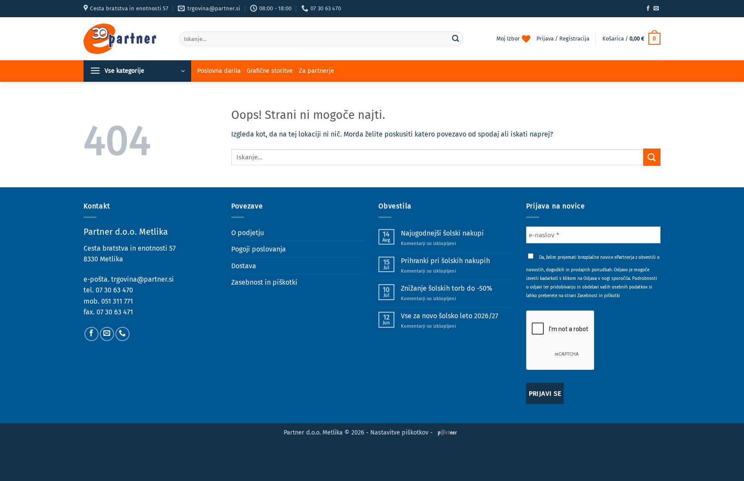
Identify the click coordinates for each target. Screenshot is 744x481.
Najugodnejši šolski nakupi (442, 233)
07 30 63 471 (114, 312)
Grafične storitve (270, 70)
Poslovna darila (219, 70)
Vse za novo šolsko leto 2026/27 (449, 316)
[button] (631, 39)
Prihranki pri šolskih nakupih (445, 261)
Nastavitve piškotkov (399, 432)
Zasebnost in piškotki (264, 282)
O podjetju (247, 233)
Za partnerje (316, 70)
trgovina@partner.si (142, 279)
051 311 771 (117, 301)
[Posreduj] (455, 38)
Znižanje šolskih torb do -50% (446, 288)
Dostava (243, 266)
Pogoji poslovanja (258, 249)
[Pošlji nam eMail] (656, 9)
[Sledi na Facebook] (648, 9)
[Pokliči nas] (122, 334)
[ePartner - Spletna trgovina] (125, 38)
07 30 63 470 (114, 290)
